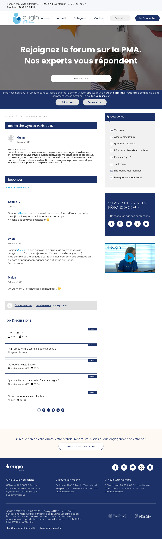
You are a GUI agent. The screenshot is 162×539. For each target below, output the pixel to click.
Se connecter (95, 102)
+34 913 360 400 (75, 4)
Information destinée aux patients (129, 150)
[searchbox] (120, 18)
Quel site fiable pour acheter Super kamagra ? (33, 380)
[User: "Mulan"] (11, 138)
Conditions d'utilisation (51, 528)
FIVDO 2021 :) (15, 332)
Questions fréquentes (123, 143)
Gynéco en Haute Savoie (22, 364)
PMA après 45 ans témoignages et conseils (32, 348)
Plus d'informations (15, 494)
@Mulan (22, 213)
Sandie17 (14, 201)
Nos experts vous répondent (126, 170)
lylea (11, 238)
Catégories (80, 18)
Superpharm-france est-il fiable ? (26, 396)
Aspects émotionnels (123, 137)
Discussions (81, 78)
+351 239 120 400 (26, 7)
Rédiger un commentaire (17, 187)
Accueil (45, 18)
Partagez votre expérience (126, 177)
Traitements (118, 164)
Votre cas (117, 130)
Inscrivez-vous (43, 305)
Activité (62, 18)
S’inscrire (67, 102)
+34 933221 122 (47, 4)
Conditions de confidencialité (20, 528)
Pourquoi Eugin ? (121, 157)
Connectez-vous (23, 305)
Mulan (21, 137)
